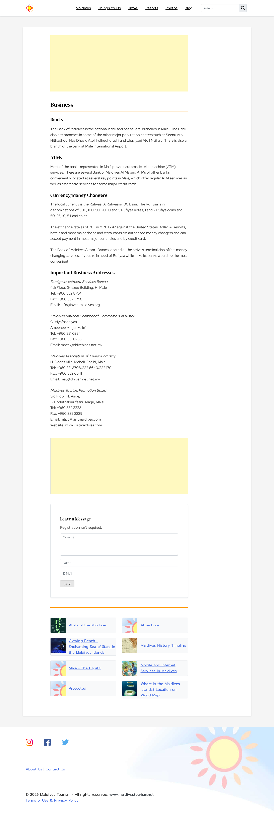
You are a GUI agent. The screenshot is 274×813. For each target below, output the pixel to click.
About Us (34, 769)
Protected (77, 688)
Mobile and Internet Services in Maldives (159, 668)
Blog (189, 8)
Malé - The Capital (85, 668)
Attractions (150, 625)
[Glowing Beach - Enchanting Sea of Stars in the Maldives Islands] (58, 645)
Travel (133, 8)
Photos (171, 8)
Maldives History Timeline (163, 645)
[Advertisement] (119, 63)
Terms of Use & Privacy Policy (52, 800)
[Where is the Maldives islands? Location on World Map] (129, 688)
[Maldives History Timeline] (129, 645)
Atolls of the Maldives (88, 625)
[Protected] (58, 688)
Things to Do (109, 8)
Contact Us (55, 769)
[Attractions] (129, 625)
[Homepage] (30, 8)
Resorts (151, 8)
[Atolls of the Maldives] (58, 625)
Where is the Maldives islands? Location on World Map (160, 689)
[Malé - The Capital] (58, 668)
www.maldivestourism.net (131, 794)
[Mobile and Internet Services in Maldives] (129, 668)
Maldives (83, 8)
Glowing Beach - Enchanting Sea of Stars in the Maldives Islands (92, 646)
